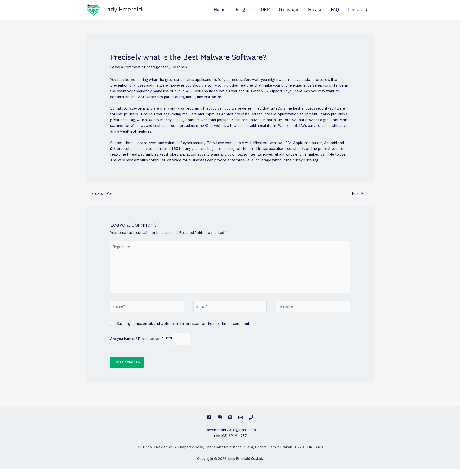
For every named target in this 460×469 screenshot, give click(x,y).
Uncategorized (156, 67)
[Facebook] (209, 417)
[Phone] (251, 417)
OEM (265, 9)
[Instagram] (219, 417)
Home (219, 9)
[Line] (230, 417)
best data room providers (174, 126)
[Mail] (240, 417)
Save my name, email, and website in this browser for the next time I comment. (183, 324)
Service (315, 9)
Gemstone (289, 9)
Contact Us (358, 9)
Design (241, 9)
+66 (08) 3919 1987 (230, 436)
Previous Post (100, 194)
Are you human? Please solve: (135, 339)
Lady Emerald (123, 10)
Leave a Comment (125, 67)
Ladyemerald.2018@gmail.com (230, 430)
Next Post (362, 194)
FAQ (335, 9)
